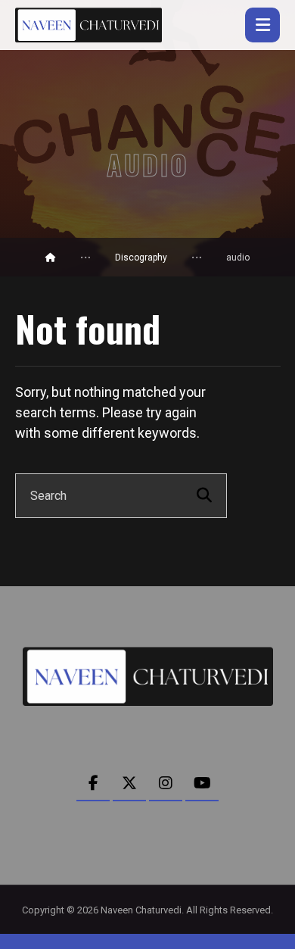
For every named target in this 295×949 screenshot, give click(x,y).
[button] (262, 25)
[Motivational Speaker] (88, 25)
